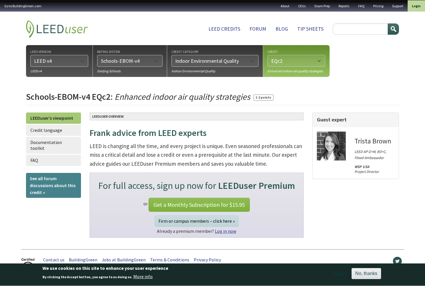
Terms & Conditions (169, 260)
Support (397, 6)
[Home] (57, 29)
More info (143, 276)
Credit (272, 51)
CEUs (302, 6)
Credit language (46, 130)
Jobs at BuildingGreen (124, 260)
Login (416, 6)
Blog (282, 28)
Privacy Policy (207, 260)
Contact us (53, 260)
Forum (258, 28)
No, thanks (366, 273)
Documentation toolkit (46, 145)
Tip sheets (310, 28)
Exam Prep (322, 6)
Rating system (108, 51)
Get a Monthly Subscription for (199, 204)
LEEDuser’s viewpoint (51, 118)
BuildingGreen (83, 260)
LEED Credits (224, 28)
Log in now (225, 231)
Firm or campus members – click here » (196, 221)
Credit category (184, 51)
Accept (340, 273)
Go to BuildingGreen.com (22, 6)
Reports (344, 6)
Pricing (378, 6)
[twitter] (397, 262)
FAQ (361, 6)
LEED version (40, 51)
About (285, 6)
